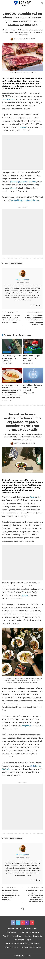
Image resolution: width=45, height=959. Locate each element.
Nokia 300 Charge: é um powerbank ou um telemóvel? (11, 358)
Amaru (33, 497)
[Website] (31, 305)
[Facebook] (33, 305)
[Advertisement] (22, 152)
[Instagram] (27, 922)
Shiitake (25, 595)
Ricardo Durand (19, 38)
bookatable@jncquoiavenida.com (24, 200)
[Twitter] (18, 922)
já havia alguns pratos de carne (23, 181)
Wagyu (13, 188)
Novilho (23, 127)
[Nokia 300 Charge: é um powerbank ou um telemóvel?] (12, 346)
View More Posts (22, 282)
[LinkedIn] (39, 305)
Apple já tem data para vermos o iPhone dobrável (32, 387)
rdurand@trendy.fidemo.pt (22, 300)
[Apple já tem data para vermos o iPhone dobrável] (33, 375)
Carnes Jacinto (8, 99)
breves (6, 351)
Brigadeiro (27, 725)
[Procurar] (41, 3)
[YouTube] (32, 922)
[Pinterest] (36, 305)
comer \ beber (9, 381)
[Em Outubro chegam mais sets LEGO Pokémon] (33, 346)
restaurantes (16, 263)
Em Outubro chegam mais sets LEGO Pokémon (31, 358)
